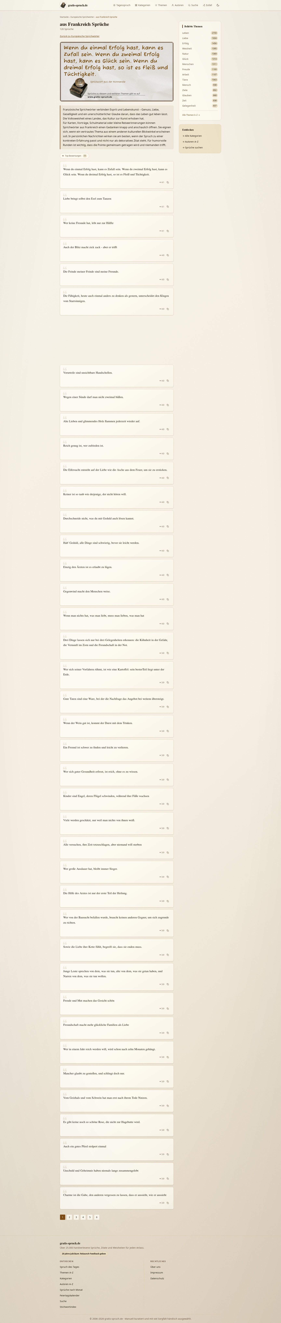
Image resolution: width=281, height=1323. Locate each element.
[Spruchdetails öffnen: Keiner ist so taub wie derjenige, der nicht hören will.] (117, 497)
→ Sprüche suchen (192, 147)
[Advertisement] (117, 340)
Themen (162, 5)
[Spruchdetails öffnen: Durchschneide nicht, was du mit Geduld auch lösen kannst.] (117, 522)
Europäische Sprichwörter (82, 17)
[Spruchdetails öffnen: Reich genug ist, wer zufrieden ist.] (117, 449)
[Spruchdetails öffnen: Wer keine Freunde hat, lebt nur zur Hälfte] (117, 226)
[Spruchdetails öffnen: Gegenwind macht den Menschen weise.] (117, 595)
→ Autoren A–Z (190, 141)
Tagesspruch (123, 5)
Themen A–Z (66, 1272)
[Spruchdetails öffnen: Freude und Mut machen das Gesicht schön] (117, 1004)
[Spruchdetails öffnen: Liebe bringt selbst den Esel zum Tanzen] (117, 202)
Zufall (209, 5)
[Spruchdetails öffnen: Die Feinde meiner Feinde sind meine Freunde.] (117, 275)
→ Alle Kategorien (192, 135)
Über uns (155, 1266)
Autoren (179, 5)
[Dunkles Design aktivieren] (218, 5)
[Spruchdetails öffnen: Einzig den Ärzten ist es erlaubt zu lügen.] (117, 570)
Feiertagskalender (70, 1295)
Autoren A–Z (66, 1284)
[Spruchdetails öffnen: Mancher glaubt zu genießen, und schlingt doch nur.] (117, 1077)
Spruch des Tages (69, 1266)
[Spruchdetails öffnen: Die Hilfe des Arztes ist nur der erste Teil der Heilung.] (117, 896)
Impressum (156, 1272)
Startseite (64, 17)
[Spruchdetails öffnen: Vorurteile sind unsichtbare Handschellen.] (117, 376)
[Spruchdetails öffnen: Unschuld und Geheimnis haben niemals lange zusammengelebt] (117, 1174)
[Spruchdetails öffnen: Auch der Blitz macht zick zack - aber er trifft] (117, 250)
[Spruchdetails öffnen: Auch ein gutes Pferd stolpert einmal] (117, 1150)
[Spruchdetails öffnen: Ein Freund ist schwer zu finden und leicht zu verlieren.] (117, 751)
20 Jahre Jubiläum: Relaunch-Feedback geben (84, 1253)
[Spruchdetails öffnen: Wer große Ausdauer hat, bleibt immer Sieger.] (117, 872)
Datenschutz (157, 1278)
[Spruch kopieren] (167, 182)
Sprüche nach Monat (71, 1289)
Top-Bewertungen (74, 155)
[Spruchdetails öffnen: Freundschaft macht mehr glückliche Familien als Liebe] (117, 1028)
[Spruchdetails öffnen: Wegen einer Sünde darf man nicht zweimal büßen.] (117, 400)
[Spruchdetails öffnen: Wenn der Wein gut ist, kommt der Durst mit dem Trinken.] (117, 726)
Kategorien (144, 5)
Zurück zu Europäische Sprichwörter (80, 36)
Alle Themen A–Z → (191, 115)
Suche (194, 5)
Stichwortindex (68, 1306)
